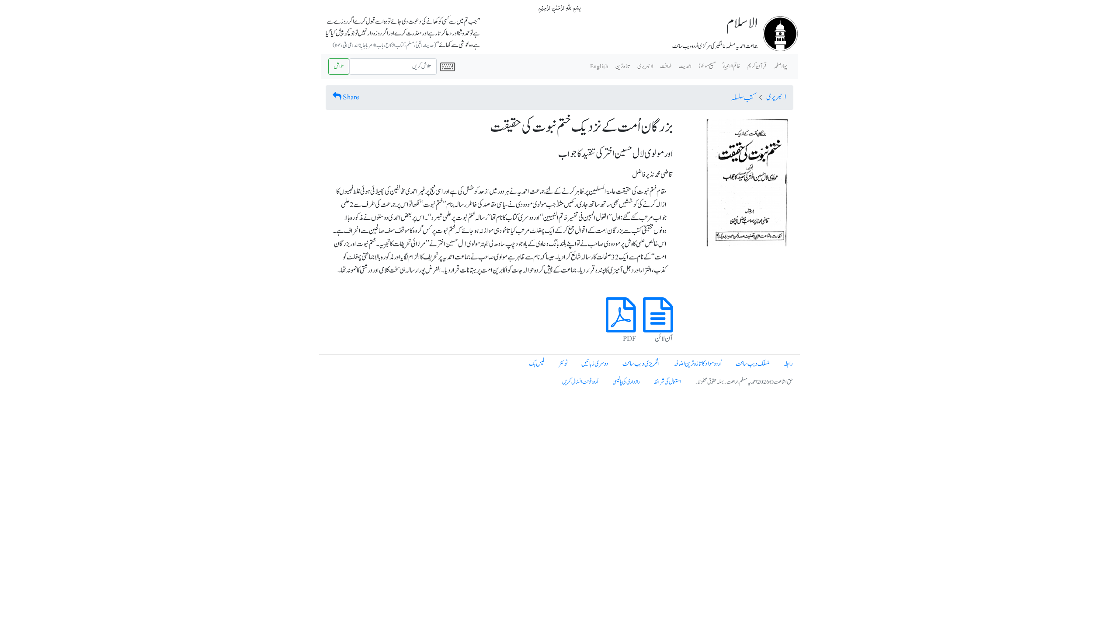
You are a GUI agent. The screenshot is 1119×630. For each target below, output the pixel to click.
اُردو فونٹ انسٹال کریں (580, 382)
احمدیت (685, 66)
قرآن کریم (757, 66)
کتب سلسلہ (742, 98)
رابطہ (788, 363)
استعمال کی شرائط (667, 382)
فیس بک (537, 363)
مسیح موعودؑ (707, 66)
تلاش (339, 66)
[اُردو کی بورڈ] (447, 67)
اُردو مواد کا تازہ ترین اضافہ (698, 363)
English (599, 66)
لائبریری (645, 66)
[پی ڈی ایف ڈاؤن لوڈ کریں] (621, 325)
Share (351, 97)
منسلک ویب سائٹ (753, 363)
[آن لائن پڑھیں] (658, 325)
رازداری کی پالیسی (626, 382)
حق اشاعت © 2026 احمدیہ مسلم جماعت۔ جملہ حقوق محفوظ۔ (744, 382)
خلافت (666, 66)
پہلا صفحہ (780, 66)
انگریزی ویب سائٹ (641, 363)
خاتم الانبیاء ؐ (731, 66)
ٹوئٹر (563, 363)
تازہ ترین (622, 66)
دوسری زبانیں (594, 363)
